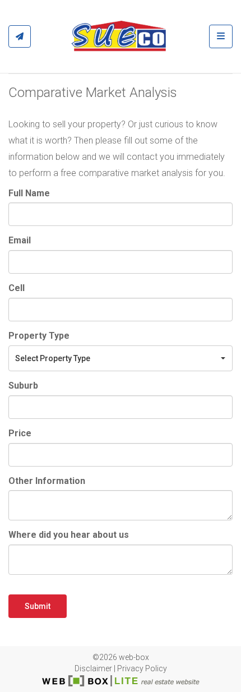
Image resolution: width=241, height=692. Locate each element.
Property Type (38, 335)
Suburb (23, 385)
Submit (37, 606)
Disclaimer (93, 668)
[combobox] (120, 358)
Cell (16, 288)
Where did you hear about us (68, 534)
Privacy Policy (142, 668)
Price (19, 433)
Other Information (46, 481)
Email (19, 240)
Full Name (29, 193)
